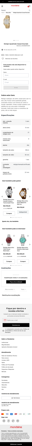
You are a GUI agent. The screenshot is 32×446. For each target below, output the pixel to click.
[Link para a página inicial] (3, 12)
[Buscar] (30, 10)
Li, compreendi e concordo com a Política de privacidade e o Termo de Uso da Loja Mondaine (17, 330)
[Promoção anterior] (3, 2)
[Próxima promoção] (29, 2)
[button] (6, 22)
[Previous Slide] (2, 196)
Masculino (8, 12)
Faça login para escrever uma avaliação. (16, 281)
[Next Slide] (30, 196)
